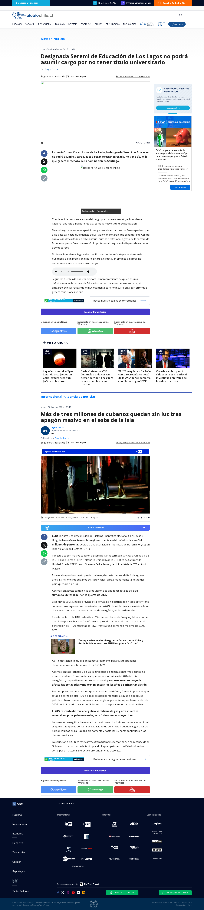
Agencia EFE (58, 427)
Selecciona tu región (27, 2)
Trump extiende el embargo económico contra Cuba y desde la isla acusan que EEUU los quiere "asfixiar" (110, 642)
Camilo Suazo (62, 438)
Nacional (29, 24)
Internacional (45, 24)
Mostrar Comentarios (95, 312)
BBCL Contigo (129, 24)
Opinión (98, 24)
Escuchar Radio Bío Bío (174, 3)
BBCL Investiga (113, 24)
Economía (60, 24)
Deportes (72, 24)
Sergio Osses (51, 69)
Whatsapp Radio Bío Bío (177, 892)
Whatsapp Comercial (124, 892)
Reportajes (18, 871)
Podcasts (17, 24)
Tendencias (86, 24)
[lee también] (64, 646)
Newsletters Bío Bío (107, 3)
